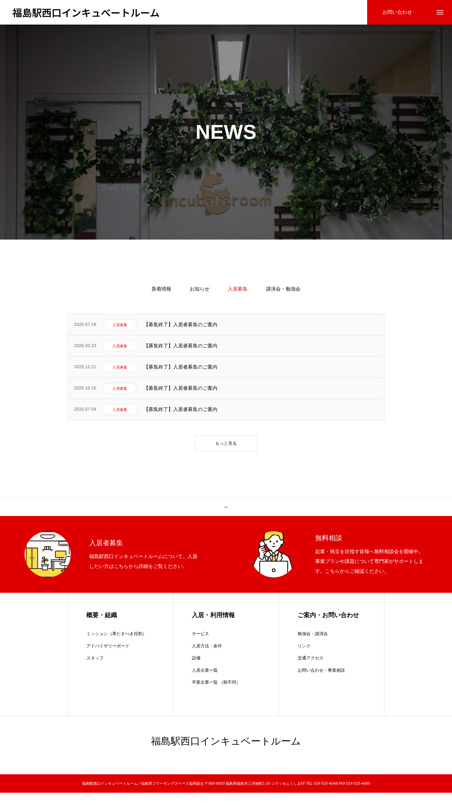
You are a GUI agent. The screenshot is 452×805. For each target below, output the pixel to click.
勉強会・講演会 (313, 633)
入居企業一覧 (205, 670)
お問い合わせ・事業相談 (321, 670)
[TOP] (226, 506)
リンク (304, 645)
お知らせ (199, 288)
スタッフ (95, 657)
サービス (200, 633)
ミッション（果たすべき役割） (116, 633)
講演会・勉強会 (283, 288)
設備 (196, 657)
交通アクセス (310, 657)
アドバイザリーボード (107, 645)
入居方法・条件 (207, 645)
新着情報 (161, 288)
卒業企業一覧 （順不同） (216, 682)
